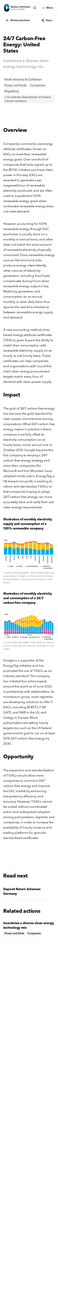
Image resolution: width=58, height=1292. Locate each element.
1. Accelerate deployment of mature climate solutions (28, 99)
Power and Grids (15, 85)
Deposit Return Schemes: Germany (22, 891)
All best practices (20, 20)
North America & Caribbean (23, 79)
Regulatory (12, 91)
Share (49, 20)
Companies (37, 85)
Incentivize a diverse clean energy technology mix (28, 925)
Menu (49, 7)
